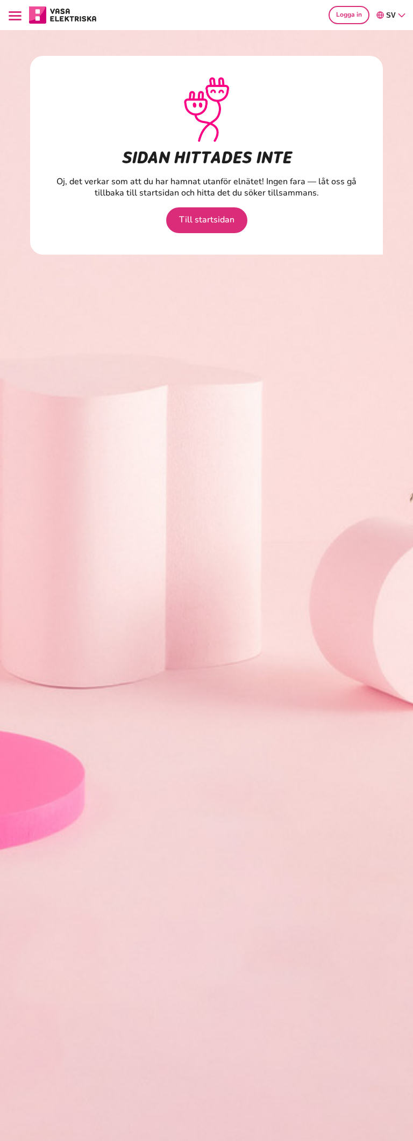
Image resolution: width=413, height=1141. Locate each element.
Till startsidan (206, 220)
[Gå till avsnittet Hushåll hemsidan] (63, 14)
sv (391, 15)
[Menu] (16, 14)
